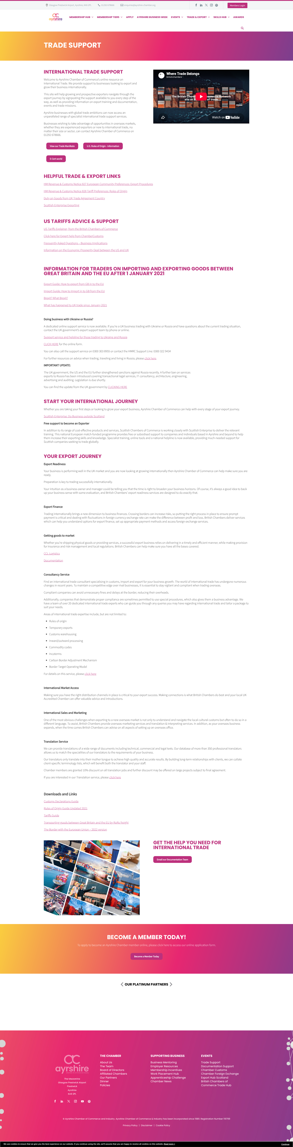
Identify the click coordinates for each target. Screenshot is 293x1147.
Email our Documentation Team (172, 859)
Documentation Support (217, 1066)
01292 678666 (107, 5)
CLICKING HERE (117, 387)
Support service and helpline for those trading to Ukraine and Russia (85, 337)
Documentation (53, 560)
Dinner (104, 1081)
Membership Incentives (166, 1070)
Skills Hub (220, 17)
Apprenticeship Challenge (168, 1078)
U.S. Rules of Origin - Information (103, 146)
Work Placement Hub (165, 1074)
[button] (242, 28)
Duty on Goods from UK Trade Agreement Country (74, 198)
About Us (106, 1062)
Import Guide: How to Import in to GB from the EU (74, 291)
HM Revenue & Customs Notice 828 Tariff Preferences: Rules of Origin (85, 191)
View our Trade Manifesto (62, 146)
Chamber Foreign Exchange (220, 1074)
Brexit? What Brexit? (56, 298)
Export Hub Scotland (214, 1078)
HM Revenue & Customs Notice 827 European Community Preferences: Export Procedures (98, 184)
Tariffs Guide (51, 815)
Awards (238, 17)
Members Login (237, 5)
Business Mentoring (164, 1062)
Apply (130, 17)
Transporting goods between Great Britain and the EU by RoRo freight (86, 822)
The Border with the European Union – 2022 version (75, 829)
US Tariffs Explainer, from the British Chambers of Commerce (81, 229)
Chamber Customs (214, 1070)
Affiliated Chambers (113, 1074)
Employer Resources (164, 1066)
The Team (106, 1066)
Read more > (169, 1144)
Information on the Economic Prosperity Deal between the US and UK (86, 250)
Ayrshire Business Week (152, 17)
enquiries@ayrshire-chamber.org (139, 5)
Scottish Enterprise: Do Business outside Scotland (74, 416)
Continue (285, 1144)
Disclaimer (146, 1125)
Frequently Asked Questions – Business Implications (75, 243)
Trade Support (210, 1062)
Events (175, 17)
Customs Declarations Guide (61, 801)
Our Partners (108, 1078)
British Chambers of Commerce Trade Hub (216, 1083)
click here (150, 358)
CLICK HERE (51, 344)
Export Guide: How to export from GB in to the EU (74, 284)
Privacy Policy (130, 1125)
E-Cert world (56, 158)
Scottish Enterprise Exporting (61, 205)
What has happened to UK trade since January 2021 (75, 305)
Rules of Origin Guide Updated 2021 (65, 808)
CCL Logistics (52, 553)
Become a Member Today (146, 956)
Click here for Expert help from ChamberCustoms (73, 236)
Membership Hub (79, 17)
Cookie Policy (163, 1125)
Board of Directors (112, 1070)
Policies (105, 1085)
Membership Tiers (108, 17)
